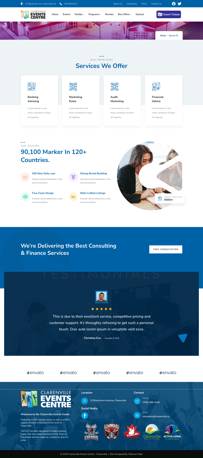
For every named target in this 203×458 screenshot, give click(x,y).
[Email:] (137, 415)
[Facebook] (174, 4)
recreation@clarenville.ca (156, 416)
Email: (145, 412)
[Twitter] (179, 4)
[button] (180, 102)
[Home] (33, 14)
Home (163, 35)
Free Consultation (165, 249)
